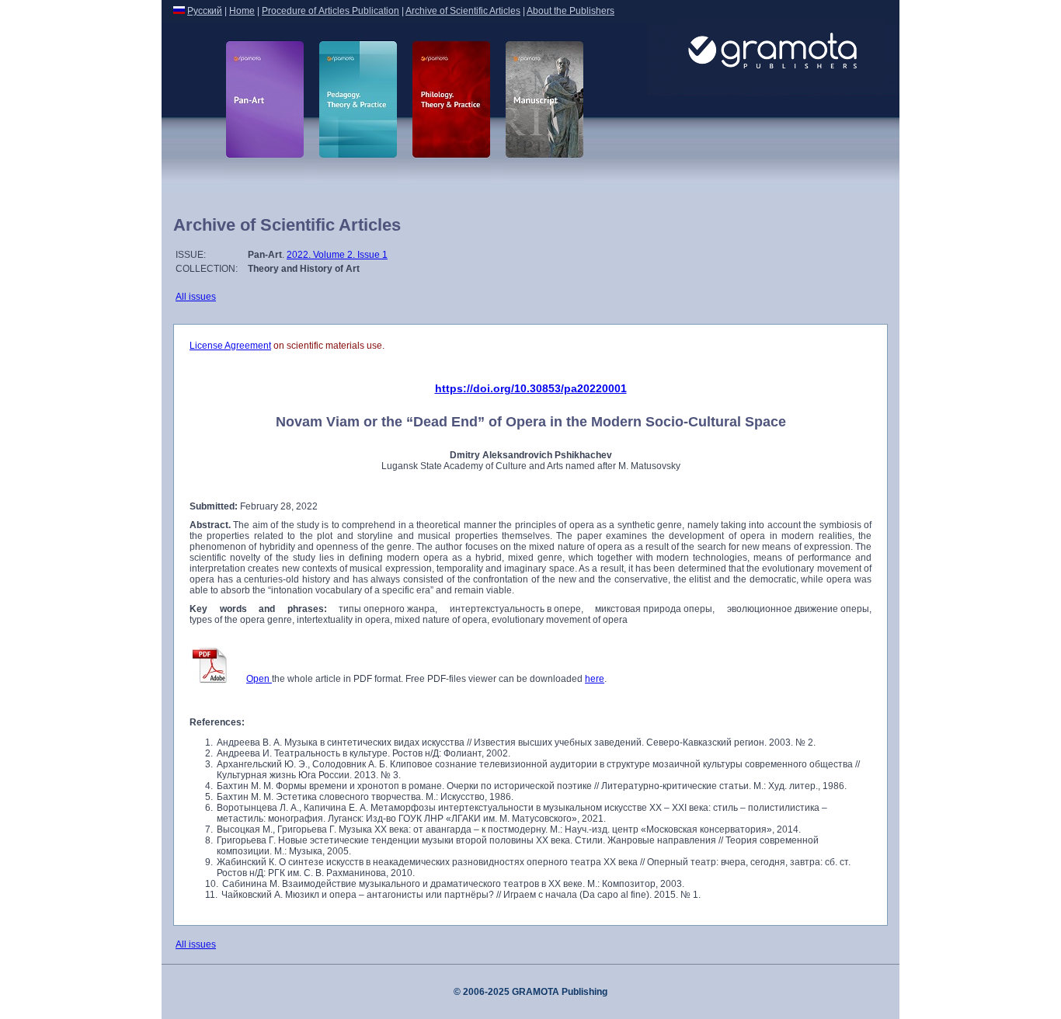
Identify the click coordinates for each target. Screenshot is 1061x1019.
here (594, 678)
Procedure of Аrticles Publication (330, 10)
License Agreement (230, 345)
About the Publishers (570, 10)
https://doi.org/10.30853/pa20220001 (531, 388)
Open (259, 678)
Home (242, 10)
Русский (204, 10)
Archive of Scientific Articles (462, 10)
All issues (196, 296)
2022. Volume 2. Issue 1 (337, 254)
